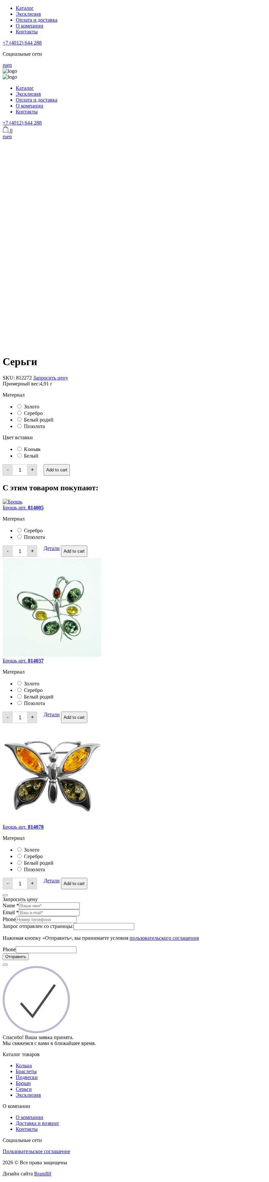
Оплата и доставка (36, 20)
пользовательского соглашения (164, 938)
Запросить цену (50, 378)
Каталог (25, 8)
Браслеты (26, 1071)
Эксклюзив (28, 14)
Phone (9, 919)
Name (11, 905)
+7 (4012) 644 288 (22, 43)
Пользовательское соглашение (36, 1151)
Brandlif (42, 1173)
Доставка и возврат (37, 1123)
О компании (29, 26)
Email (11, 912)
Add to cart (56, 469)
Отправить (15, 956)
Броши (23, 1083)
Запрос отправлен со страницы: (38, 926)
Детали (52, 548)
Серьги (24, 1089)
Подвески (27, 1077)
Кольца (24, 1065)
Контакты (27, 31)
